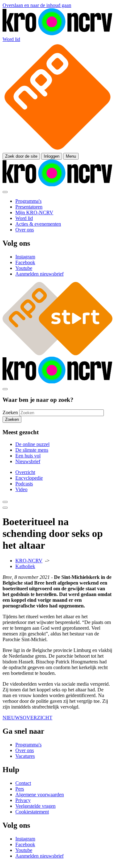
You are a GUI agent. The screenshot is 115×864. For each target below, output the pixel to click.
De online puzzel (32, 444)
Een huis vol (28, 455)
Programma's (28, 744)
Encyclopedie (29, 478)
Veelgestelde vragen (35, 806)
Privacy (23, 800)
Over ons (24, 750)
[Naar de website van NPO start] (57, 150)
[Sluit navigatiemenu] (5, 192)
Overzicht (25, 472)
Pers (19, 789)
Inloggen (51, 156)
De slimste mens (31, 450)
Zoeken (10, 412)
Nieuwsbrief (27, 461)
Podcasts (24, 483)
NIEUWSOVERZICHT (27, 717)
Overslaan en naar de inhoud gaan (37, 5)
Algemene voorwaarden (39, 794)
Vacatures (25, 756)
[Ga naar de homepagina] (57, 33)
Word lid (11, 39)
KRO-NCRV (28, 560)
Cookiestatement (32, 811)
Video (21, 489)
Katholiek (25, 566)
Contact (23, 783)
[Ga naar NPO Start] (57, 353)
